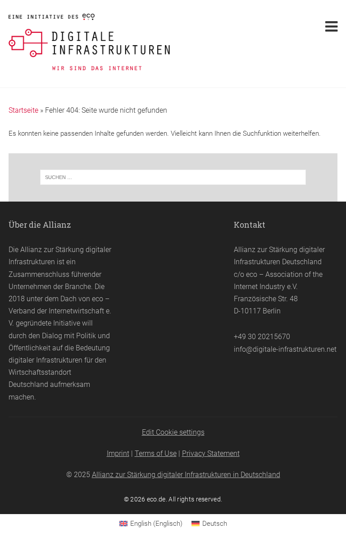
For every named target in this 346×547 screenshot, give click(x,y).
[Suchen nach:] (173, 177)
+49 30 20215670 (262, 336)
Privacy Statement (211, 453)
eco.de (156, 499)
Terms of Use (156, 453)
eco (97, 298)
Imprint (118, 453)
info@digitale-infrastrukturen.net (285, 349)
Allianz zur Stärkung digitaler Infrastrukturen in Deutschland (186, 474)
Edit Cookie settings (173, 432)
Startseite (23, 110)
